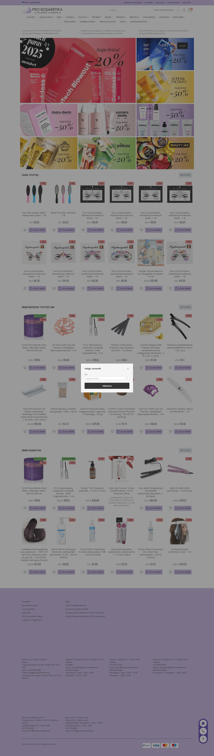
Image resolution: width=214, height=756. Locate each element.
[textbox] (106, 378)
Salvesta (107, 385)
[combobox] (107, 378)
